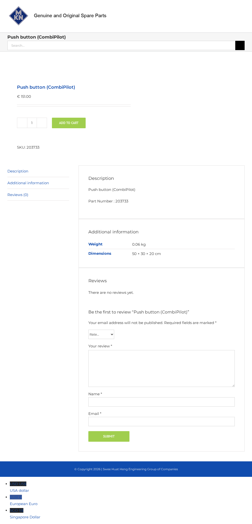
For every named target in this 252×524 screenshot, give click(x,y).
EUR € (23, 500)
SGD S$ (25, 513)
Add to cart (69, 123)
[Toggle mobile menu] (243, 8)
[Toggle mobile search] (234, 8)
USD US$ (19, 487)
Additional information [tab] (28, 183)
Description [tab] (17, 171)
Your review (100, 346)
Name (95, 394)
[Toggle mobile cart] (225, 8)
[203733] (64, 68)
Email (94, 413)
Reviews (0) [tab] (17, 194)
